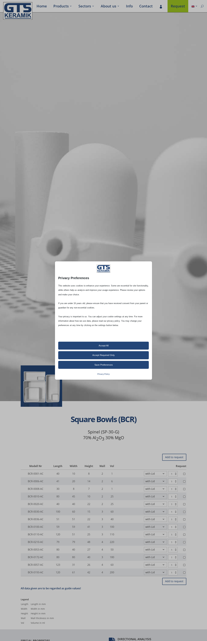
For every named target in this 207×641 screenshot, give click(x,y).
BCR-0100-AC (35, 527)
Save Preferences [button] (103, 364)
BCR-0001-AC (35, 473)
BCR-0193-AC (35, 572)
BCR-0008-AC (35, 489)
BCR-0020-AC (35, 504)
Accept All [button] (104, 345)
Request (178, 6)
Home (42, 6)
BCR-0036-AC (35, 519)
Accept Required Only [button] (103, 355)
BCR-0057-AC (35, 565)
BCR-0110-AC (35, 534)
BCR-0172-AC (35, 557)
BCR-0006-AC (35, 481)
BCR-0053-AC (35, 549)
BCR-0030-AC (35, 511)
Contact (146, 6)
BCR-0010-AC (35, 496)
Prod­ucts (61, 6)
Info (129, 6)
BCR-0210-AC (35, 542)
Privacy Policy (103, 374)
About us (108, 6)
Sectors (84, 6)
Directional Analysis (134, 639)
